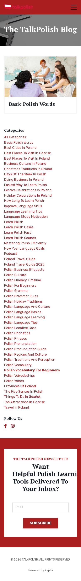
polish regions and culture (25, 354)
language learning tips (23, 211)
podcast (10, 254)
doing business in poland (24, 180)
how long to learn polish (24, 201)
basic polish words (18, 142)
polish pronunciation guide (25, 349)
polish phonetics (17, 333)
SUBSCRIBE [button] (40, 523)
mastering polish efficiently (25, 243)
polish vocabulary (18, 365)
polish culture (15, 275)
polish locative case (20, 328)
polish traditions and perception (29, 360)
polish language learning (24, 317)
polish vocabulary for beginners (32, 370)
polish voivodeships (19, 376)
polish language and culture (27, 307)
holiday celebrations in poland (28, 195)
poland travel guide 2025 (24, 264)
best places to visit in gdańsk (27, 153)
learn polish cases (18, 227)
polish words (14, 381)
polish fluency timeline (22, 280)
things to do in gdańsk (22, 397)
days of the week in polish (25, 174)
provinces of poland (20, 386)
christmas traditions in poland (28, 169)
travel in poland (16, 407)
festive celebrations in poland (28, 190)
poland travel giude (19, 259)
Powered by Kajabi (40, 570)
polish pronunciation (20, 344)
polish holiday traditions (23, 301)
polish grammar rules (21, 296)
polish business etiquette (24, 270)
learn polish (13, 222)
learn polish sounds (20, 238)
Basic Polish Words (32, 104)
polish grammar (16, 291)
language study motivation (26, 217)
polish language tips (20, 323)
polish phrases (15, 338)
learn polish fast (17, 233)
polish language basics (22, 312)
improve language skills (23, 206)
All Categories (15, 137)
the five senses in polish (23, 391)
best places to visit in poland (27, 158)
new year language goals (24, 248)
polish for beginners (20, 285)
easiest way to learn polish (25, 185)
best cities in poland (20, 148)
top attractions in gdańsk (24, 402)
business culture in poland (25, 164)
